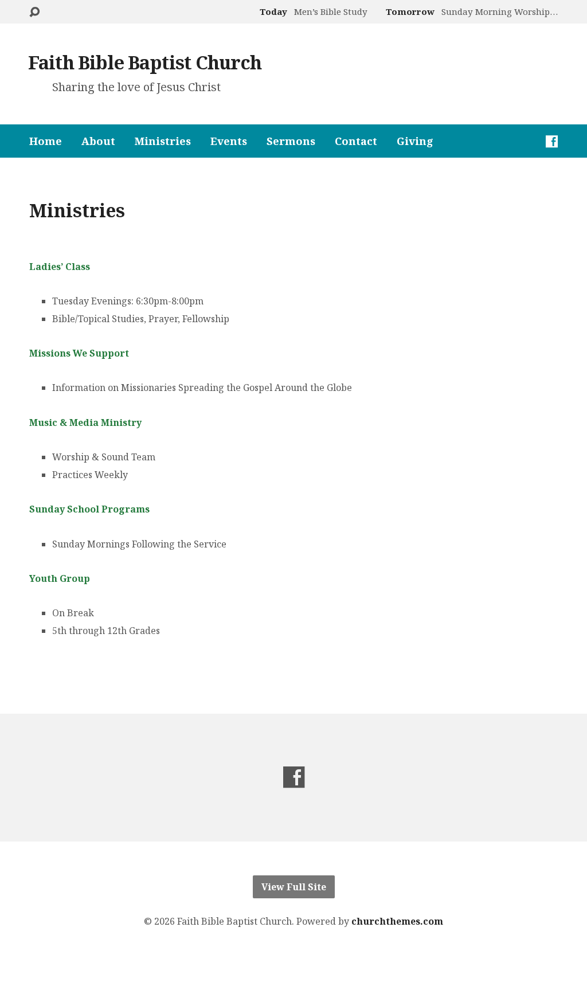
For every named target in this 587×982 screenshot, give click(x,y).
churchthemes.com (397, 921)
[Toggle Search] (34, 12)
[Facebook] (552, 141)
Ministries (163, 141)
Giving (415, 141)
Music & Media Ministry (85, 422)
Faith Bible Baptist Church (144, 62)
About (98, 141)
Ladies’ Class (59, 266)
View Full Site (293, 887)
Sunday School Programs (89, 509)
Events (228, 141)
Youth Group (59, 578)
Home (45, 141)
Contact (356, 141)
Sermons (291, 141)
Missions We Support (79, 353)
